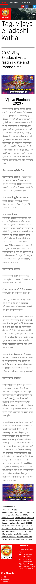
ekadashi (11, 512)
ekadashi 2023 (20, 512)
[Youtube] (22, 6)
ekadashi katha (20, 518)
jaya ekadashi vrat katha (11, 526)
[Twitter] (34, 6)
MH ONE (4, 2)
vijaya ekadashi (26, 526)
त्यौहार (15, 509)
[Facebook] (26, 6)
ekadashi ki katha (15, 520)
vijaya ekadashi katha (13, 531)
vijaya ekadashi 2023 (10, 528)
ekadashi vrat (28, 520)
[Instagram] (30, 6)
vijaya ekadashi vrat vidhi (22, 539)
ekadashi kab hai (8, 518)
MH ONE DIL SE (26, 2)
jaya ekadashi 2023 (24, 523)
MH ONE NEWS (14, 2)
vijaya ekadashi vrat (16, 534)
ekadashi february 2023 (18, 515)
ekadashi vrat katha (9, 523)
